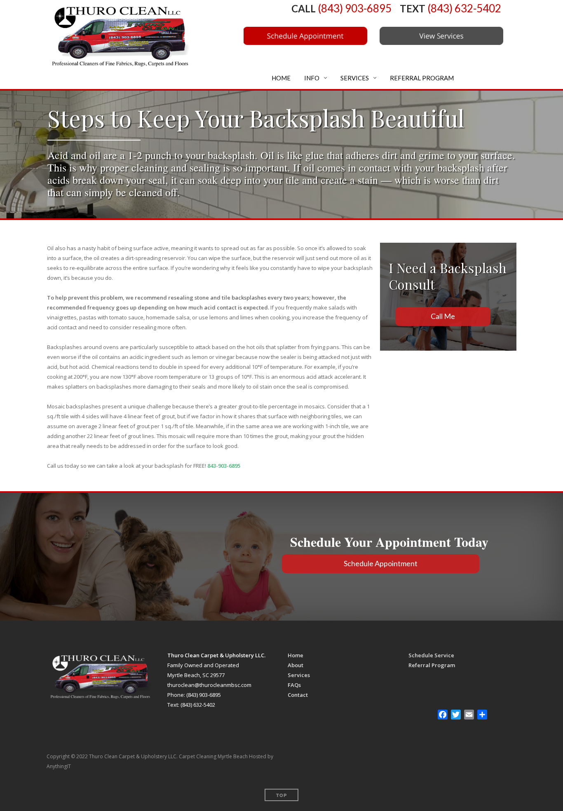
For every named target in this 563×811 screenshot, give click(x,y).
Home (295, 655)
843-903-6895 (223, 465)
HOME (280, 78)
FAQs (294, 685)
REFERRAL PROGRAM (421, 78)
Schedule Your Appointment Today (391, 541)
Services (299, 675)
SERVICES (354, 78)
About (295, 665)
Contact (298, 694)
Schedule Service (431, 655)
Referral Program (431, 665)
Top (281, 795)
